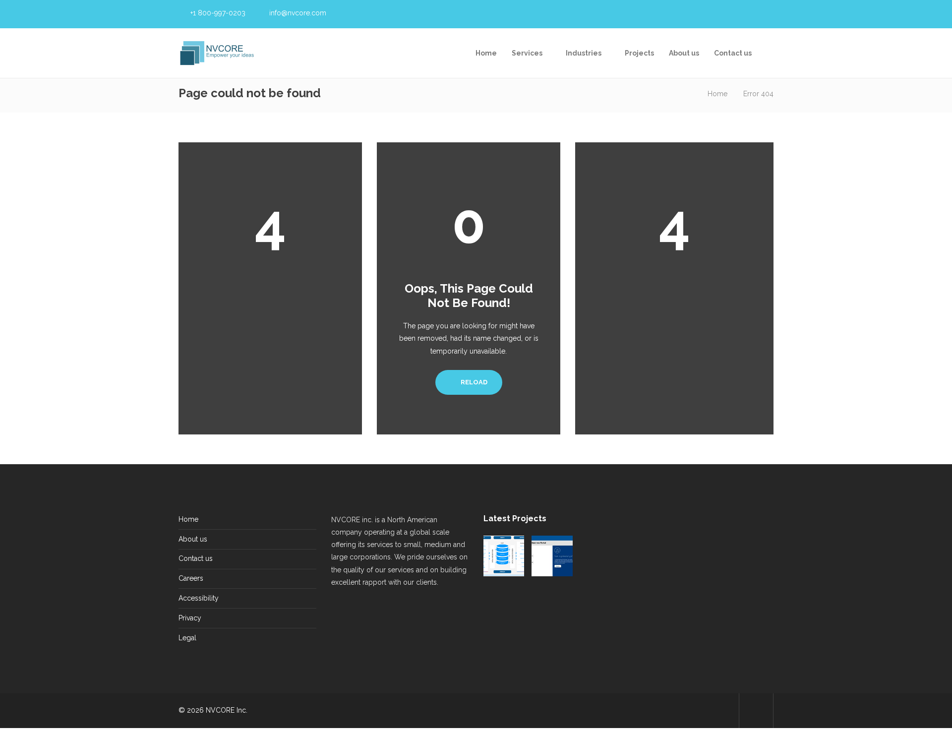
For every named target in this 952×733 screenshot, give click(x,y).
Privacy (189, 618)
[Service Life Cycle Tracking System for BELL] (503, 604)
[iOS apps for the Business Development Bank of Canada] (552, 604)
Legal (187, 638)
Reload (473, 382)
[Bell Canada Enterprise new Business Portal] (552, 556)
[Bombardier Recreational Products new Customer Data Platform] (503, 556)
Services (527, 53)
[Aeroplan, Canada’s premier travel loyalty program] (600, 556)
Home (486, 53)
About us (684, 53)
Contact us (733, 53)
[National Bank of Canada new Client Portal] (600, 604)
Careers (190, 578)
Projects (639, 53)
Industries (583, 53)
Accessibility (198, 598)
